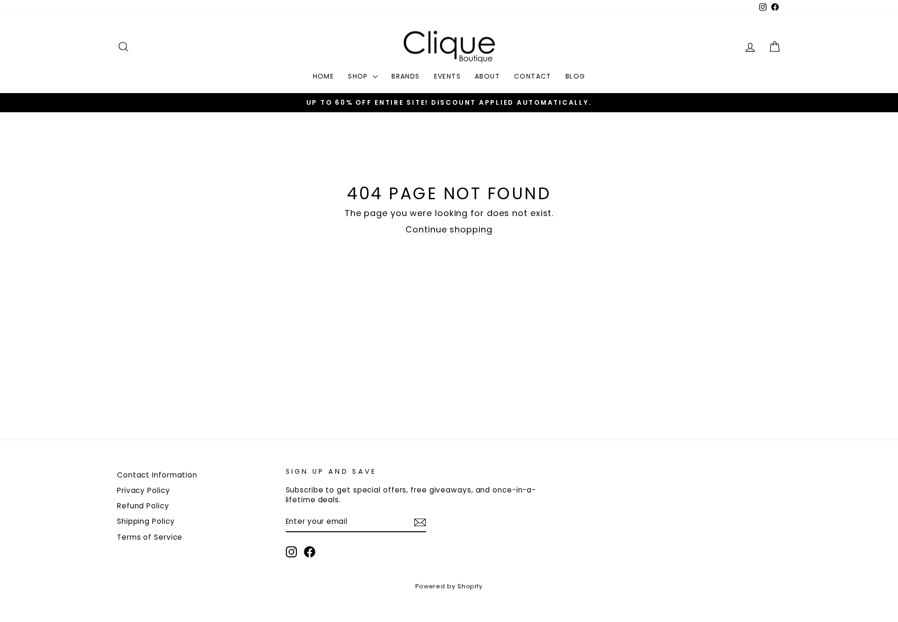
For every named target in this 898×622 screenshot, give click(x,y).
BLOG (575, 76)
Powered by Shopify (449, 586)
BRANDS (405, 76)
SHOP (359, 76)
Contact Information (157, 475)
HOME (323, 76)
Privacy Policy (143, 490)
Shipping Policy (146, 521)
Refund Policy (143, 506)
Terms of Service (149, 537)
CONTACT (532, 76)
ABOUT (487, 76)
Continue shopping (449, 229)
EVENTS (447, 76)
